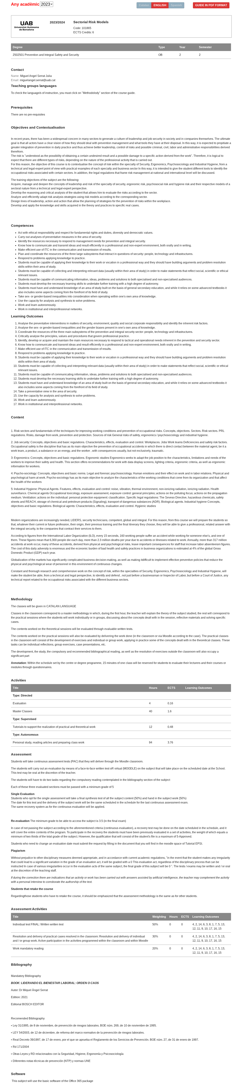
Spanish (176, 5)
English (160, 5)
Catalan (144, 5)
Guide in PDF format (211, 5)
